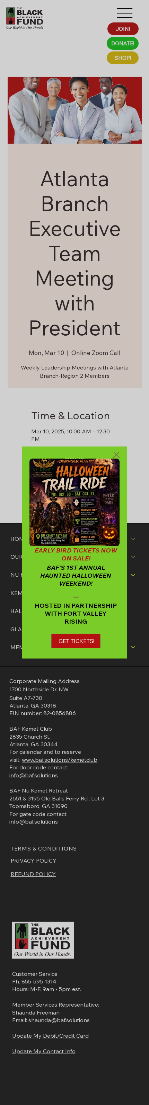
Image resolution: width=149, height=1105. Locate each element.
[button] (116, 455)
